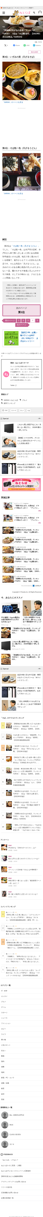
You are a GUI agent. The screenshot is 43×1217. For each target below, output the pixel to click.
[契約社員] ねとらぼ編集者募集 (12, 1176)
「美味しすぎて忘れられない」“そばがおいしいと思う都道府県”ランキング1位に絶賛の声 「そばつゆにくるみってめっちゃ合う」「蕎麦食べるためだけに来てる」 (27, 830)
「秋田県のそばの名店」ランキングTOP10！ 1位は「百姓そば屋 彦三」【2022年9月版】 (26, 793)
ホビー (3, 1029)
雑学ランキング (9, 403)
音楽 (2, 1099)
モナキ (12, 1144)
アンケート (5, 840)
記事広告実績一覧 (7, 1198)
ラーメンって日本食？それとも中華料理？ (23, 870)
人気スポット (6, 1045)
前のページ (10, 320)
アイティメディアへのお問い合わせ (13, 1182)
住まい (3, 1050)
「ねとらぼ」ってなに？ (9, 1160)
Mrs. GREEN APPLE (17, 1115)
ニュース (4, 1018)
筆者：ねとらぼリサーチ (19, 363)
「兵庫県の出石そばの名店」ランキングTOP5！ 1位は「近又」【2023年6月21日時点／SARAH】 (27, 816)
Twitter (12, 385)
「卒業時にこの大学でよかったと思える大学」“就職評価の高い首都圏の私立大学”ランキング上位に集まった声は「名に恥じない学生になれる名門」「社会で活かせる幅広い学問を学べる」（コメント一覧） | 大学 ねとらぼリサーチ (23, 934)
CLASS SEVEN (15, 1134)
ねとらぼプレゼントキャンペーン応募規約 (16, 1171)
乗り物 (3, 1040)
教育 (2, 1088)
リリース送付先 (6, 1187)
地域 (2, 1072)
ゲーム (3, 1007)
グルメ (24, 400)
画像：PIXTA (38, 42)
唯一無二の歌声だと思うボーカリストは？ (23, 894)
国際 (2, 1067)
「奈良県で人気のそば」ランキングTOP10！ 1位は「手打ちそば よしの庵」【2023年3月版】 (26, 748)
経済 (2, 1094)
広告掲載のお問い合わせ (9, 1192)
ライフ (3, 1034)
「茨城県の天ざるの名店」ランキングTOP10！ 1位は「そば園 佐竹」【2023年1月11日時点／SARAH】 (21, 33)
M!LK (11, 1125)
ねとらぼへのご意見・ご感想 (11, 1165)
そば (3, 26)
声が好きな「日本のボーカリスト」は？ (22, 848)
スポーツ (4, 1012)
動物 (2, 1056)
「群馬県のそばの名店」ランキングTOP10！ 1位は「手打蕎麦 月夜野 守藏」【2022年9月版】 (26, 804)
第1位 (21, 312)
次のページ (21, 325)
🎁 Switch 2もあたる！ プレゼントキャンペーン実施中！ (17, 8)
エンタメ (4, 996)
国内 (2, 1061)
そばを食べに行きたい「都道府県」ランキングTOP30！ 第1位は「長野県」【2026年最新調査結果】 (27, 737)
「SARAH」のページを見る (12, 102)
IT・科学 (4, 991)
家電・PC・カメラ (7, 1078)
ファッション (6, 1023)
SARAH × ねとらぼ (11, 400)
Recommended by (26, 585)
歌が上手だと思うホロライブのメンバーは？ (23, 859)
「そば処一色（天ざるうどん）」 (25, 246)
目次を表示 (34, 52)
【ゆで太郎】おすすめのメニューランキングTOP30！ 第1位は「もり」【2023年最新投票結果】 (27, 782)
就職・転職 (5, 1083)
